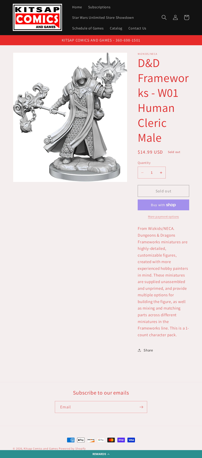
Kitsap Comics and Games (41, 448)
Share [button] (148, 350)
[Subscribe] (141, 407)
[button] (101, 454)
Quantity (144, 163)
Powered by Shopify (72, 448)
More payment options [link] (163, 216)
